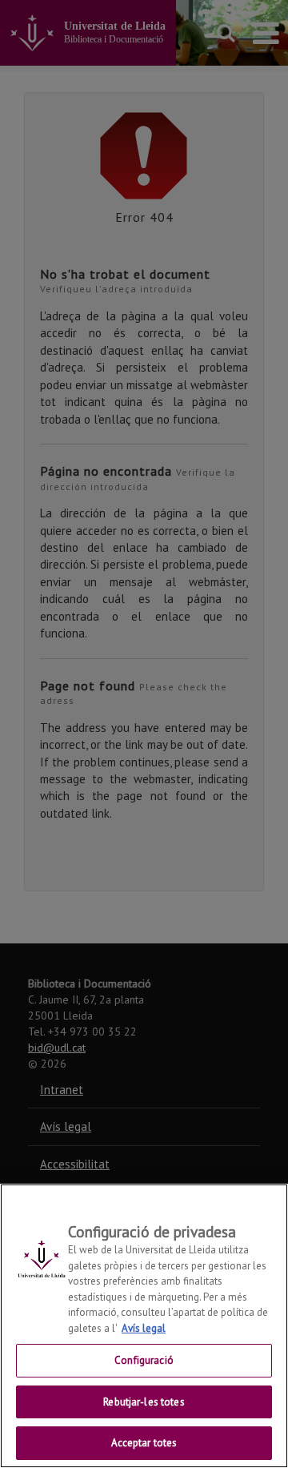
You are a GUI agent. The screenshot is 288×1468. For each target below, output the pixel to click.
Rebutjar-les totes (143, 1402)
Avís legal (144, 1328)
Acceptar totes (144, 1443)
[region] (144, 1326)
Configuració (144, 1360)
